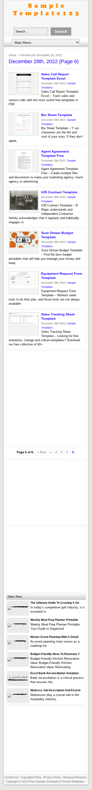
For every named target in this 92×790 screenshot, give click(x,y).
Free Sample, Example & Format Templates (56, 781)
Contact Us (11, 777)
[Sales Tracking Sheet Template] (24, 323)
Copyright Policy (30, 777)
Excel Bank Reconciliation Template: (54, 673)
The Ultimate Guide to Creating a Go (54, 602)
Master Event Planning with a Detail (54, 637)
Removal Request (74, 777)
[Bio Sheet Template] (24, 133)
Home (12, 55)
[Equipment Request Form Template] (24, 287)
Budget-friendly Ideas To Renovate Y (55, 654)
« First (41, 452)
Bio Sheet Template (56, 115)
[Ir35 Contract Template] (24, 209)
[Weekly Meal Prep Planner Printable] (18, 623)
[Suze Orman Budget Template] (24, 246)
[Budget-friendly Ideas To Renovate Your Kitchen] (18, 657)
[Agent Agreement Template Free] (24, 170)
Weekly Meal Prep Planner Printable (54, 620)
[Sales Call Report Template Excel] (24, 93)
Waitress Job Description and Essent (55, 690)
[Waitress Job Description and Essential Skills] (18, 693)
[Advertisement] (46, 398)
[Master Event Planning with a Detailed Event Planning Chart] (18, 640)
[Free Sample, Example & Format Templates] (46, 20)
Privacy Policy (52, 777)
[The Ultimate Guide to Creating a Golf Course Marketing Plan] (18, 606)
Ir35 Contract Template (59, 192)
